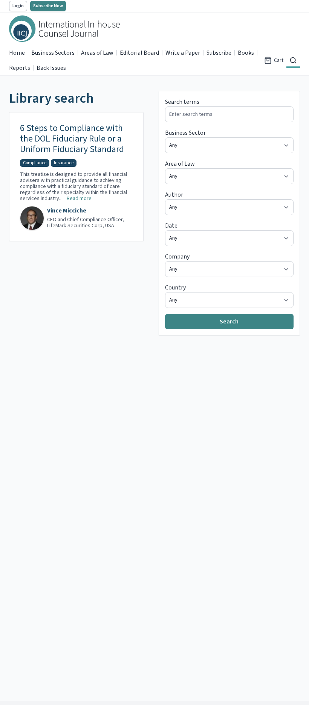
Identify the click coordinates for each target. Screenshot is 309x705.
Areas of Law (97, 53)
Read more (79, 198)
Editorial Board (139, 53)
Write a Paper (182, 53)
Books (246, 53)
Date (171, 226)
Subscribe (219, 53)
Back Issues (51, 68)
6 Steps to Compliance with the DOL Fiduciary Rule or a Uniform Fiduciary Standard (72, 139)
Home (17, 53)
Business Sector (185, 133)
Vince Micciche (66, 210)
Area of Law (180, 164)
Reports (19, 68)
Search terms (182, 102)
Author (174, 195)
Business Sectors (53, 53)
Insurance (63, 163)
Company (177, 256)
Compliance (34, 163)
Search (229, 321)
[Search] (293, 60)
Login (18, 6)
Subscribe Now (48, 6)
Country (175, 287)
